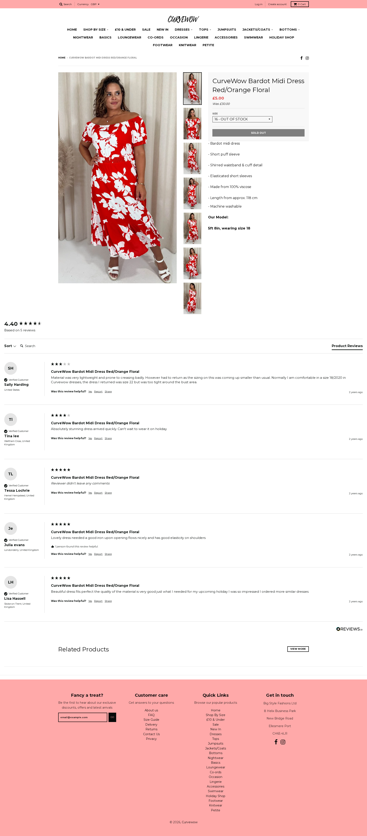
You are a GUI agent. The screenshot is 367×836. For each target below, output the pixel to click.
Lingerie (201, 37)
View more (298, 648)
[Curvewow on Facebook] (301, 58)
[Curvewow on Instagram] (307, 58)
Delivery (151, 724)
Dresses (182, 29)
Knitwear (187, 45)
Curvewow (190, 822)
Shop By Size (94, 29)
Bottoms (288, 29)
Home (72, 29)
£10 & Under (125, 29)
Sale (146, 29)
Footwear (162, 45)
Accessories (226, 37)
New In (162, 29)
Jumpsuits (227, 29)
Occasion (179, 37)
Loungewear (129, 37)
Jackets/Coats (256, 29)
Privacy (151, 739)
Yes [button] (90, 391)
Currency (83, 4)
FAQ (151, 715)
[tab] (347, 347)
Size (215, 113)
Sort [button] (8, 346)
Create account (277, 4)
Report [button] (98, 391)
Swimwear (253, 37)
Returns (151, 729)
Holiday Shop (281, 37)
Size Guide (151, 720)
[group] (26, 324)
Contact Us (151, 734)
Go (112, 717)
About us (151, 710)
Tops (203, 29)
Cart (302, 4)
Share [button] (108, 391)
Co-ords (156, 37)
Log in (259, 4)
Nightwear (83, 37)
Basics (105, 37)
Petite (208, 45)
